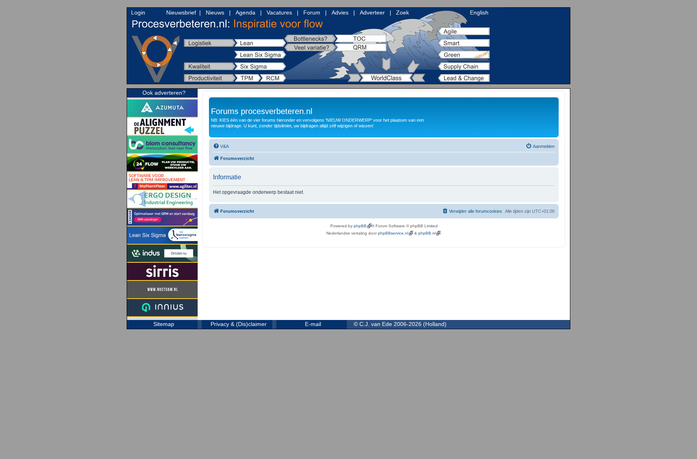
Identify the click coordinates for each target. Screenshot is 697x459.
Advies (340, 12)
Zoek (402, 12)
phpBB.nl (427, 233)
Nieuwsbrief (181, 12)
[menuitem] (221, 146)
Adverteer (372, 12)
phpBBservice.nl (393, 233)
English (479, 12)
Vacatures (279, 12)
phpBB (360, 226)
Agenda (245, 12)
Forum (311, 12)
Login (138, 12)
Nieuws (215, 12)
